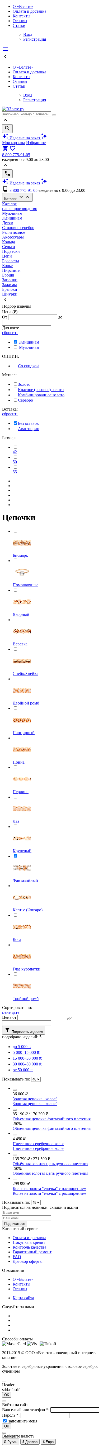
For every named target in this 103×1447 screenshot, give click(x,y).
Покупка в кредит (29, 1242)
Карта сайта (23, 1298)
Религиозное (13, 232)
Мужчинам (12, 213)
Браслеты (10, 261)
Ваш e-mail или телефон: (26, 1409)
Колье (7, 265)
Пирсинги (11, 270)
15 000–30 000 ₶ (27, 1058)
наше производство (19, 208)
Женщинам (12, 218)
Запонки (9, 280)
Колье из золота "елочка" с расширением (49, 1188)
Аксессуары (13, 237)
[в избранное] (15, 1090)
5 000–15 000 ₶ (26, 1052)
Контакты (21, 16)
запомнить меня (22, 1421)
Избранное (36, 142)
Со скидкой (28, 366)
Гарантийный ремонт (32, 1252)
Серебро (25, 400)
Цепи (7, 256)
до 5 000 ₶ (22, 1046)
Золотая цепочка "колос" (35, 1099)
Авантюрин (28, 428)
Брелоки (9, 289)
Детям (7, 223)
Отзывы (20, 20)
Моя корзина (13, 142)
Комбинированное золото (41, 395)
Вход (27, 34)
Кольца (8, 242)
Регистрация (34, 39)
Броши (8, 275)
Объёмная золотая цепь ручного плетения (50, 1164)
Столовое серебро (18, 227)
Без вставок (28, 423)
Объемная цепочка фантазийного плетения (52, 1119)
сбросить (10, 332)
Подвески (11, 251)
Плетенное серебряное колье (38, 1143)
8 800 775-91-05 (16, 155)
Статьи (19, 25)
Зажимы (9, 284)
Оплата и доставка (29, 11)
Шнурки (9, 294)
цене (6, 1012)
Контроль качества (29, 1247)
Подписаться (14, 1224)
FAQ (17, 1256)
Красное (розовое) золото (41, 389)
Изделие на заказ (24, 138)
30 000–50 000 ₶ (27, 1064)
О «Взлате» (23, 6)
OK (6, 1395)
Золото (24, 384)
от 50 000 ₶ (23, 1070)
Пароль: (11, 1415)
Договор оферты (28, 1261)
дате (15, 1012)
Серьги (8, 246)
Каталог (17, 197)
